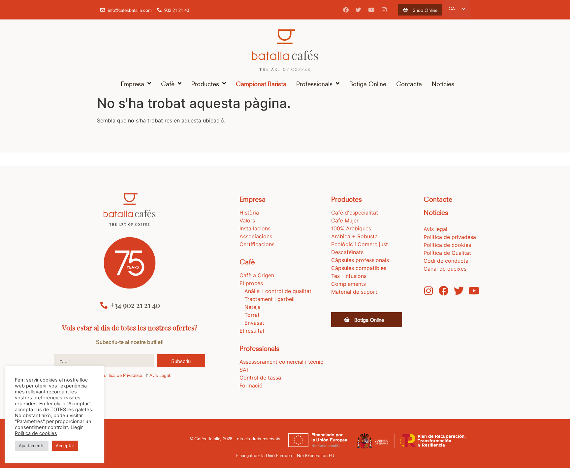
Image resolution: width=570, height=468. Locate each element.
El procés (251, 283)
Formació (251, 385)
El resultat (252, 330)
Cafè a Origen (256, 275)
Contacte (438, 198)
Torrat (252, 315)
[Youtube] (371, 10)
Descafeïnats (347, 252)
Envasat (254, 322)
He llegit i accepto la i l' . (115, 375)
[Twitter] (359, 10)
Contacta (409, 83)
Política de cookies (447, 245)
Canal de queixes (445, 268)
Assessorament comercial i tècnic (281, 361)
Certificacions (256, 244)
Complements (348, 284)
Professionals (314, 83)
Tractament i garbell (269, 299)
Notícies (443, 83)
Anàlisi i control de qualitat (277, 291)
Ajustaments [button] (32, 445)
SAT (244, 369)
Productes (205, 83)
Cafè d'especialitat (354, 212)
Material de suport (354, 291)
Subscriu (181, 360)
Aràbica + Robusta (354, 236)
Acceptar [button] (65, 445)
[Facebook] (346, 10)
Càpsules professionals (360, 260)
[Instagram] (384, 10)
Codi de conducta (446, 260)
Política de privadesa (450, 237)
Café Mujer (345, 220)
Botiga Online (367, 83)
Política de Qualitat (447, 253)
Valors (247, 220)
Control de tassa (260, 377)
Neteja (252, 307)
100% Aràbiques (351, 228)
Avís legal (435, 229)
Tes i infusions (348, 276)
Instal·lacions (254, 228)
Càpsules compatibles (358, 268)
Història (249, 212)
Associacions (255, 236)
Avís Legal (159, 375)
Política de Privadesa (121, 375)
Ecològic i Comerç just (359, 244)
